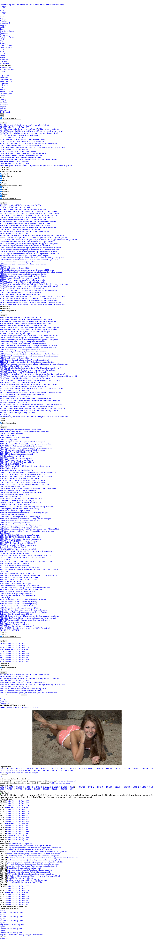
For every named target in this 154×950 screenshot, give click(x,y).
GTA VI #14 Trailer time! (12, 434)
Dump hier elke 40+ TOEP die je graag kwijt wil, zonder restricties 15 (28, 575)
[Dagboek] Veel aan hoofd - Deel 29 (16, 470)
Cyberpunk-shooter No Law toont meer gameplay (20, 278)
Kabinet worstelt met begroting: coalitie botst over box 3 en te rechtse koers (29, 250)
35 (77, 769)
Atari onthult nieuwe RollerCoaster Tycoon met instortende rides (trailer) (28, 143)
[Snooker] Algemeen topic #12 (14, 624)
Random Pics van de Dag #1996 (14, 127)
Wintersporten (5, 63)
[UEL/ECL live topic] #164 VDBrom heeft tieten (21, 498)
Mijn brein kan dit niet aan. (13, 515)
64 (143, 769)
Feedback (3, 110)
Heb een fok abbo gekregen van (14, 565)
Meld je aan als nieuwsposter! (60, 783)
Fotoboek (3, 102)
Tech (1, 29)
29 (64, 769)
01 (1, 769)
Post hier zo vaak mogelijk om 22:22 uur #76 (19, 586)
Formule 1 (3, 53)
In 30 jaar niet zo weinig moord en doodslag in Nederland (23, 610)
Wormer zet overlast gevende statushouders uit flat (20, 157)
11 (23, 769)
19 (41, 769)
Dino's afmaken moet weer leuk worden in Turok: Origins (23, 276)
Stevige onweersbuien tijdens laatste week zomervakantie (23, 274)
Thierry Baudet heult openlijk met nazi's (17, 626)
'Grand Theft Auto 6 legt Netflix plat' (15, 207)
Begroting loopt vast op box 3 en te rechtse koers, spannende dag (26, 448)
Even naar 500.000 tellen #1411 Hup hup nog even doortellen (25, 444)
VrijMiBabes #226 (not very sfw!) (15, 366)
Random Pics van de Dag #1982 (17, 833)
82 (30, 771)
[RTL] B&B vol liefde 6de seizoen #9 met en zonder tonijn (24, 484)
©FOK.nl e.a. (5, 939)
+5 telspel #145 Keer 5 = (12, 464)
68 (152, 769)
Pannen (5, 559)
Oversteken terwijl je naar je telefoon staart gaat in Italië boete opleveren (28, 159)
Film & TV (4, 86)
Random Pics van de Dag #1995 (14, 137)
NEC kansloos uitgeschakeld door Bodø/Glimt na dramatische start (26, 362)
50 (111, 769)
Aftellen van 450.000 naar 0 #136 (15, 438)
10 (21, 769)
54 (120, 769)
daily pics (8, 773)
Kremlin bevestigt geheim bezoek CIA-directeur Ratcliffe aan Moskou (28, 298)
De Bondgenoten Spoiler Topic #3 (15, 523)
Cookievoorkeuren (37, 935)
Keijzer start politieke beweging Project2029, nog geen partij (24, 256)
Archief (61, 5)
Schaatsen (3, 61)
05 (10, 769)
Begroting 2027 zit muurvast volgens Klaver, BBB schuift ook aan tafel (28, 346)
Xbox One (4, 78)
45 (100, 769)
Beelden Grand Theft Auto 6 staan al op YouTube (20, 205)
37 (82, 769)
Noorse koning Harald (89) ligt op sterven (18, 545)
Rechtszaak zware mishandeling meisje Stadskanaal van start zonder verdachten (31, 248)
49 (109, 769)
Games (2, 71)
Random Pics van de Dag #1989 (14, 659)
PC (1, 73)
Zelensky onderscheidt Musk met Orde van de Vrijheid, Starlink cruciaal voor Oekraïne (34, 284)
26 (57, 769)
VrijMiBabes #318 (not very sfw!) (14, 161)
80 (26, 771)
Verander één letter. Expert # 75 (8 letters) (17, 606)
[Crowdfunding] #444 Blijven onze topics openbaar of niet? (24, 432)
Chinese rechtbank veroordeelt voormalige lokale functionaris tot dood (28, 472)
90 (48, 771)
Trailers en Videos (6, 92)
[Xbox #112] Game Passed (13, 547)
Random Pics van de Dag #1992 (14, 390)
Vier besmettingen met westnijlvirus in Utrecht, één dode (23, 219)
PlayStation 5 (4, 84)
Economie (3, 25)
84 (35, 771)
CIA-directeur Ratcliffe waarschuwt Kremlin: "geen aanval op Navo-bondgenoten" (32, 235)
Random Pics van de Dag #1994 (14, 149)
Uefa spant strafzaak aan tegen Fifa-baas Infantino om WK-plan (25, 225)
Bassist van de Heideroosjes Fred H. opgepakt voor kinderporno (26, 519)
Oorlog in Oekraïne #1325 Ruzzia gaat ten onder (20, 430)
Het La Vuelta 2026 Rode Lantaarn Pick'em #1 (19, 541)
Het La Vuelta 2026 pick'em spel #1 (16, 511)
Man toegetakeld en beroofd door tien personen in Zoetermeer (25, 246)
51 (113, 769)
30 (66, 769)
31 (68, 769)
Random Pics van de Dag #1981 (17, 838)
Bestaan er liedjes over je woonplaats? (16, 594)
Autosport (3, 55)
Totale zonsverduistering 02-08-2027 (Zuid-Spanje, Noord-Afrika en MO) (29, 529)
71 (5, 771)
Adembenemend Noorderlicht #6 (14, 494)
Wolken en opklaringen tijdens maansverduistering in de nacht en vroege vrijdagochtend (34, 237)
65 (145, 769)
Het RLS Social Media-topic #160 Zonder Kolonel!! (22, 590)
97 (64, 771)
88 (44, 771)
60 (134, 769)
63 (140, 769)
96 (62, 771)
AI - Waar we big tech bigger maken (15, 505)
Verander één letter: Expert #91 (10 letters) (18, 602)
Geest (5, 533)
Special (4, 194)
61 (136, 769)
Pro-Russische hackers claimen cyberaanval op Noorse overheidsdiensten (28, 252)
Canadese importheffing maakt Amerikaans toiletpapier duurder (25, 223)
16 (35, 769)
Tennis (2, 57)
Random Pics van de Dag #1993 (14, 163)
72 (8, 771)
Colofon (3, 108)
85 (37, 771)
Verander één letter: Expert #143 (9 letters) (18, 604)
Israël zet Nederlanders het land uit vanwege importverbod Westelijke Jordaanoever (32, 304)
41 (91, 769)
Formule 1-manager (7, 69)
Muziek (2, 39)
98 (66, 771)
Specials (55, 5)
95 (59, 771)
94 (57, 771)
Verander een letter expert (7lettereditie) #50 (19, 608)
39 (86, 769)
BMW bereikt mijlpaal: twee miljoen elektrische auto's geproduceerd (27, 242)
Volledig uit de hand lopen (12, 486)
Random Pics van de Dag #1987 (17, 821)
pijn (4, 571)
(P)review (5, 192)
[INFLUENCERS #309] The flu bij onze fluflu (20, 537)
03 (5, 769)
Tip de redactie (5, 112)
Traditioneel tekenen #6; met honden (16, 460)
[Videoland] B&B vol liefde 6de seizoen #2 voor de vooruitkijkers (27, 551)
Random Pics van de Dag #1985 (17, 827)
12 (25, 769)
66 (147, 769)
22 (48, 769)
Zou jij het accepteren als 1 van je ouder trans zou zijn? (22, 557)
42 (93, 769)
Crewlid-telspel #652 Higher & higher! (17, 462)
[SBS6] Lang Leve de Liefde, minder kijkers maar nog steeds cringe (27, 507)
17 (37, 769)
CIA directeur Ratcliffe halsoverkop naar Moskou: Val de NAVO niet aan (29, 569)
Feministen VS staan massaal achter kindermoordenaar (22, 141)
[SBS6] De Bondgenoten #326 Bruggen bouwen (21, 446)
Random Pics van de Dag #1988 (14, 661)
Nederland (3, 21)
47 (104, 769)
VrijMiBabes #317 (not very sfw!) (17, 823)
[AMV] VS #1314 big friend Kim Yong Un (19, 452)
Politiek (2, 27)
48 (107, 769)
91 (50, 771)
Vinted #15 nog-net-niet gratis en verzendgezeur (20, 539)
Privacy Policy (24, 935)
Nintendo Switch (6, 80)
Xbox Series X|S (6, 82)
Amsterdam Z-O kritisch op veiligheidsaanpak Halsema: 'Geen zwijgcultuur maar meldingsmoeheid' (38, 240)
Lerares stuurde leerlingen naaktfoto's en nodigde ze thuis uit (24, 125)
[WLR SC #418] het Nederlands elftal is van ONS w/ (22, 503)
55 (122, 769)
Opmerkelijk (4, 33)
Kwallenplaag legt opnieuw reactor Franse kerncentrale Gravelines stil (28, 227)
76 (17, 771)
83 (32, 771)
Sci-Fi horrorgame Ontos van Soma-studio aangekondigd (23, 280)
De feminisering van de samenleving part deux (19, 478)
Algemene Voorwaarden (8, 935)
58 (129, 769)
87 (41, 771)
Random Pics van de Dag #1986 (17, 825)
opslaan (3, 123)
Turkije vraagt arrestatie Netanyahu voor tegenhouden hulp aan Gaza (27, 370)
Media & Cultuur (6, 45)
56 (125, 769)
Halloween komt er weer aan (13, 622)
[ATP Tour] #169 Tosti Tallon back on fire (18, 579)
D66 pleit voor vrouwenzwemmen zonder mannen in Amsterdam (26, 476)
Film (1, 41)
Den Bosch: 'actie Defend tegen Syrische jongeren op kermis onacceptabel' (29, 213)
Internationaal (5, 23)
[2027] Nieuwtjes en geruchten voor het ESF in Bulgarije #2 (25, 628)
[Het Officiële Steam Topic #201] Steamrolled (19, 567)
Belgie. (5, 598)
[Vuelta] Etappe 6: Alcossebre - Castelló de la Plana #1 (23, 480)
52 (116, 769)
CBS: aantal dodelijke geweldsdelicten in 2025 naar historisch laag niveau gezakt (31, 131)
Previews (48, 5)
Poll (3, 196)
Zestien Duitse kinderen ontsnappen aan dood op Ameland (23, 612)
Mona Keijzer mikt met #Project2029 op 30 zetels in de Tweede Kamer (28, 488)
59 (131, 769)
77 (19, 771)
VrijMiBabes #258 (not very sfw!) (15, 402)
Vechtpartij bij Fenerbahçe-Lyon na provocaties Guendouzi (23, 209)
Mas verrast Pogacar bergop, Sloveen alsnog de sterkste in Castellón (26, 217)
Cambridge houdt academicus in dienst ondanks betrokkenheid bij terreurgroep (31, 272)
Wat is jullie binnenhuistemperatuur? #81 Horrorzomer (22, 450)
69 (1, 771)
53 (118, 769)
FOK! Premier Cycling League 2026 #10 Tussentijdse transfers (26, 561)
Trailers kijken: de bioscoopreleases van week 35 (20, 229)
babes (2, 773)
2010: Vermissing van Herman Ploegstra (17, 500)
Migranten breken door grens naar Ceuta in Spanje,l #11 (23, 442)
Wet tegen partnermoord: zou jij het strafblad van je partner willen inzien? (29, 286)
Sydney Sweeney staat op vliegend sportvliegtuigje (21, 155)
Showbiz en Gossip (7, 31)
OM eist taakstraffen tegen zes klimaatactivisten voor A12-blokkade (27, 270)
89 (46, 771)
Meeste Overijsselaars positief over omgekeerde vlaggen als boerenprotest (29, 244)
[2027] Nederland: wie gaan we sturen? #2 (18, 549)
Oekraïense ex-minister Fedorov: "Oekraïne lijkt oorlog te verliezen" (27, 531)
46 (102, 769)
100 (71, 771)
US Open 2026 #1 (9, 630)
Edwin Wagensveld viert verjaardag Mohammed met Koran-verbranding (28, 618)
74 (12, 771)
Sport (2, 49)
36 (80, 769)
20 (44, 769)
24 (53, 769)
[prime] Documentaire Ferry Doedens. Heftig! (19, 509)
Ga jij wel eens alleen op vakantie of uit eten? (18, 596)
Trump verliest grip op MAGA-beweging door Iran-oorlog (23, 372)
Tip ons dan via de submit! (67, 781)
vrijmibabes (29, 773)
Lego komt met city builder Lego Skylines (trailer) (20, 145)
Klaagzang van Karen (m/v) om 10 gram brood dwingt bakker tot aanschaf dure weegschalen (36, 165)
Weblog (8, 5)
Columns (34, 5)
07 (14, 769)
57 (127, 769)
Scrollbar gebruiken (9, 118)
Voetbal (2, 51)
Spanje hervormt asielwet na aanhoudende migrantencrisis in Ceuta (26, 406)
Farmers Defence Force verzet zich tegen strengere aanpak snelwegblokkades (30, 302)
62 (138, 769)
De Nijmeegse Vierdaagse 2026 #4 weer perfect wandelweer (25, 588)
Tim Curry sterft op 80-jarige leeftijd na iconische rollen (22, 139)
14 (30, 769)
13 (28, 769)
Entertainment (5, 35)
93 (55, 771)
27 (59, 769)
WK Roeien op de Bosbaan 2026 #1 (16, 614)
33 (73, 769)
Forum (2, 5)
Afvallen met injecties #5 (12, 581)
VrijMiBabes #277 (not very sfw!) (15, 396)
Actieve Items (20, 5)
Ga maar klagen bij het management (15, 458)
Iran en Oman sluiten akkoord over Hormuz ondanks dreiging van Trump (29, 300)
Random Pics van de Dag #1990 (14, 657)
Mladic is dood (8, 468)
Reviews (41, 5)
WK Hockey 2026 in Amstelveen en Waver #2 (19, 535)
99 (68, 771)
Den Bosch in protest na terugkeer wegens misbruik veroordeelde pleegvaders (30, 400)
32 (71, 769)
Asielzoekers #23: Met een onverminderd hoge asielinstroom (25, 620)
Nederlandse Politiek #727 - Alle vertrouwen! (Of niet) (22, 474)
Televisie (3, 43)
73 (10, 771)
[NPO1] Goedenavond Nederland (15, 553)
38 (84, 769)
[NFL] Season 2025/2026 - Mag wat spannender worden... (24, 482)
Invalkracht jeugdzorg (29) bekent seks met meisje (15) (22, 492)
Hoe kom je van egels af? (12, 456)
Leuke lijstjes (4, 701)
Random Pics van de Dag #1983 (17, 831)
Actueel (3, 19)
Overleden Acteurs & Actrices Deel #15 (17, 592)
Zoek (13, 5)
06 (12, 769)
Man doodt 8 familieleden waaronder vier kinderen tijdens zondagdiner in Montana (32, 147)
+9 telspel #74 (8, 436)
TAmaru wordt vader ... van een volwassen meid (20, 521)
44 (98, 769)
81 (28, 771)
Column (5, 189)
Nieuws (28, 5)
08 (17, 769)
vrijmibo (36, 773)
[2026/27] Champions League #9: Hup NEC (19, 577)
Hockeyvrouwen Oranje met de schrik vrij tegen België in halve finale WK (29, 215)
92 (53, 771)
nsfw (22, 773)
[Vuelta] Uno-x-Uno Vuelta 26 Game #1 (18, 543)
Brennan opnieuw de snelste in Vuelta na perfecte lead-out (23, 264)
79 (23, 771)
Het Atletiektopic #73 (10, 496)
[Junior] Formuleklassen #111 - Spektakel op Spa (21, 525)
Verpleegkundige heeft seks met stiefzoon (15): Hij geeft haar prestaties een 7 (30, 129)
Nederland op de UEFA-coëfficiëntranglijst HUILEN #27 (24, 600)
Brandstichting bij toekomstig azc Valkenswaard (20, 135)
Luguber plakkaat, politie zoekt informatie (18, 490)
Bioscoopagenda (6, 47)
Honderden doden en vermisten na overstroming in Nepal (24, 513)
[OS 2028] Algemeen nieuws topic (15, 584)
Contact (3, 106)
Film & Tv (6, 181)
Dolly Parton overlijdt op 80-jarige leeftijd (18, 151)
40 (89, 769)
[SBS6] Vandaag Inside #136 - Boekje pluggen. (20, 517)
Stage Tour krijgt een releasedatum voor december (20, 294)
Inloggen (3, 7)
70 (3, 771)
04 (8, 769)
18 (39, 769)
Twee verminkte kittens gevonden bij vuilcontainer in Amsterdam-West (28, 221)
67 (150, 769)
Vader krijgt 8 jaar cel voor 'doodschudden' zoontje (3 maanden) (25, 398)
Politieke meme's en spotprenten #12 (16, 454)
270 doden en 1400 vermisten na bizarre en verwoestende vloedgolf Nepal (29, 133)
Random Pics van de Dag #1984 (17, 829)
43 (95, 769)
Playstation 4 (4, 75)
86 (39, 771)
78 (21, 771)
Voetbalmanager (5, 67)
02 (3, 769)
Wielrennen (4, 59)
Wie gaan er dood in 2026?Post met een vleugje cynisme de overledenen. (29, 616)
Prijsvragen (4, 104)
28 (62, 769)
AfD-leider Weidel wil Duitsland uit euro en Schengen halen (25, 466)
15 (32, 769)
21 (46, 769)
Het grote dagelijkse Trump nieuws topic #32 (19, 527)
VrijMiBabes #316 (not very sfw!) (18, 835)
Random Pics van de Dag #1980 (17, 840)
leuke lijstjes (16, 773)
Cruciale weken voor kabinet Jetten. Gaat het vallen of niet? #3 (25, 555)
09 (19, 769)
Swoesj (5, 266)
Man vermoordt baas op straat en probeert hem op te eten (23, 153)
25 (55, 769)
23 (50, 769)
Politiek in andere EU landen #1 (15, 563)
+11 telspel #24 (8, 440)
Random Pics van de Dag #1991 (14, 655)
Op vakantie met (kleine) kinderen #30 (17, 573)
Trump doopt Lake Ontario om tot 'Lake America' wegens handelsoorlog (28, 211)
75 (14, 771)
